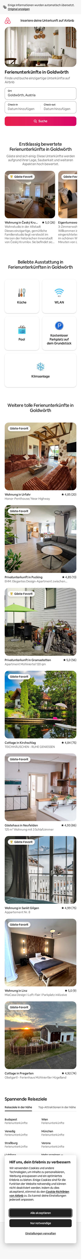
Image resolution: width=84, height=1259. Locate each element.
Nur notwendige (40, 1223)
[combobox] (40, 95)
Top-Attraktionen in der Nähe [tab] (57, 1107)
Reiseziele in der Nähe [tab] (18, 1107)
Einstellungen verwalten (40, 1233)
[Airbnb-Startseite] (8, 20)
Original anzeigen (19, 9)
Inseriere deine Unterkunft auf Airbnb (47, 21)
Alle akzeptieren (40, 1213)
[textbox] (22, 109)
